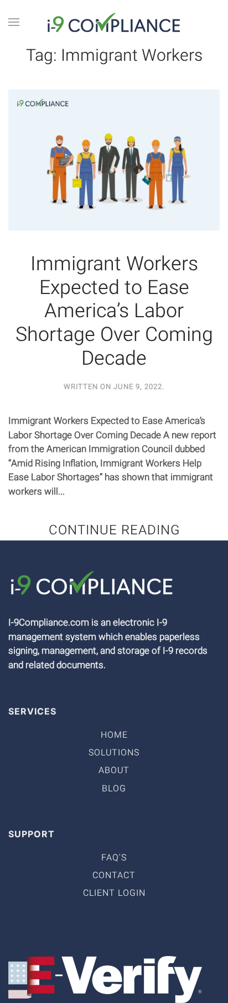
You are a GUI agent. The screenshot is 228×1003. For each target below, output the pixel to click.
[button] (13, 22)
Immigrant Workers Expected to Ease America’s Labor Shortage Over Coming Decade (114, 311)
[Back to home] (114, 22)
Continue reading (114, 530)
